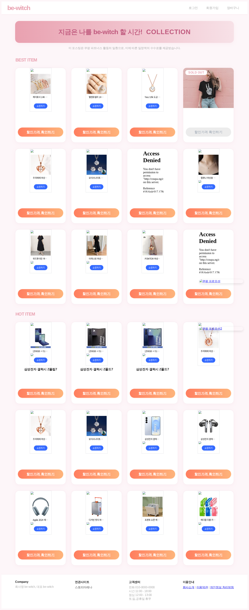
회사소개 (188, 587)
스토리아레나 (83, 587)
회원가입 (212, 8)
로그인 (193, 8)
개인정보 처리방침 (222, 587)
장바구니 (233, 8)
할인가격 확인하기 (41, 132)
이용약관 (202, 587)
